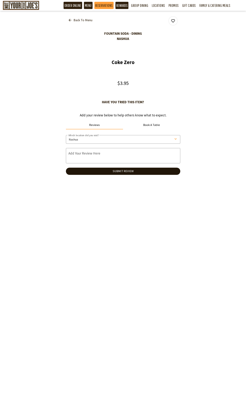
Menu (88, 5)
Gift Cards (189, 5)
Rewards (122, 5)
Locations (158, 5)
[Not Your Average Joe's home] (25, 5)
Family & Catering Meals (214, 5)
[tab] (94, 125)
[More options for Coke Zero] (173, 21)
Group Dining (139, 5)
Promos (174, 5)
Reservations (104, 5)
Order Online (72, 5)
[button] (80, 20)
